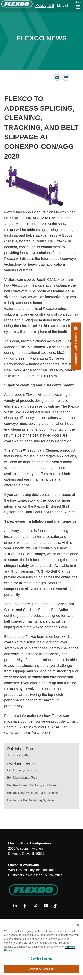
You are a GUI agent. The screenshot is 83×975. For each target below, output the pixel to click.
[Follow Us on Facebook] (26, 906)
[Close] (78, 925)
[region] (41, 947)
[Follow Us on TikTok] (57, 906)
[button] (38, 5)
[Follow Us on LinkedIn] (16, 906)
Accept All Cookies (41, 968)
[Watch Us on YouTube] (47, 906)
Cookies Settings (41, 958)
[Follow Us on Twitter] (36, 906)
